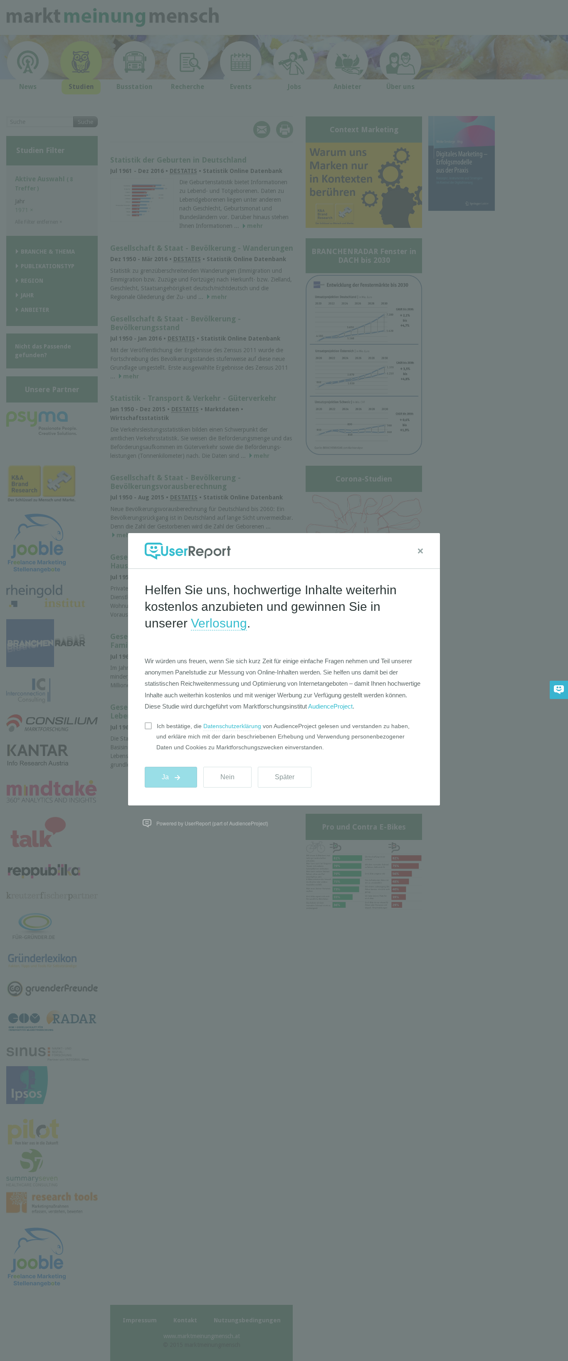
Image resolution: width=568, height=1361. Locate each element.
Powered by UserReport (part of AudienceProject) (212, 823)
